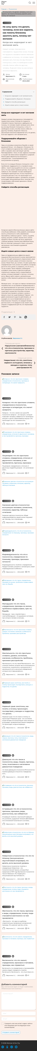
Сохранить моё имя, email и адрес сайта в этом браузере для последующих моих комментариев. (18, 1025)
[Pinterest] (15, 317)
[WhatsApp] (25, 317)
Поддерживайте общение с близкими (18, 99)
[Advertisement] (18, 208)
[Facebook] (4, 317)
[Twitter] (9, 317)
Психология (7, 22)
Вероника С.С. (17, 338)
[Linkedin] (20, 317)
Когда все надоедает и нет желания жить (18, 96)
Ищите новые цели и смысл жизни (17, 105)
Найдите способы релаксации (15, 102)
